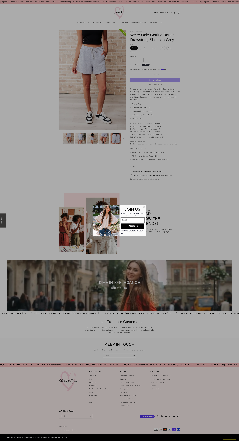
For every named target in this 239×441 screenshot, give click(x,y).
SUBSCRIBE (133, 226)
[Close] (144, 207)
